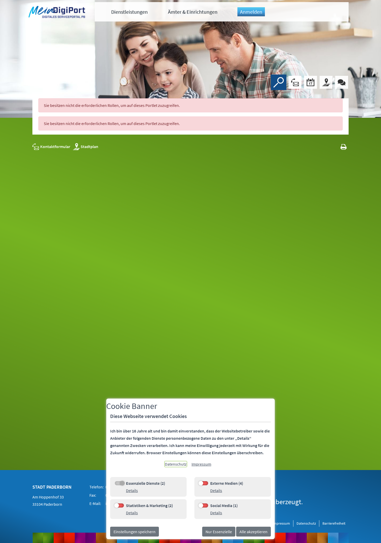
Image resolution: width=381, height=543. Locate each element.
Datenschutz (306, 523)
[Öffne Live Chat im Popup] (341, 82)
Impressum (281, 523)
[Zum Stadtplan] (326, 82)
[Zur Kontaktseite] (294, 82)
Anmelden (251, 12)
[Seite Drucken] (343, 146)
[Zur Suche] (278, 82)
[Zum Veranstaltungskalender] (310, 82)
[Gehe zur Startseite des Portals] (58, 12)
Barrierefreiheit (333, 523)
